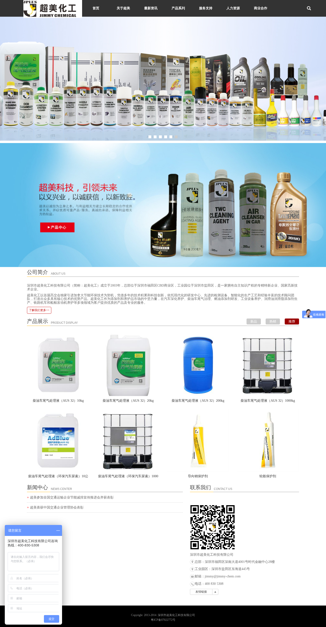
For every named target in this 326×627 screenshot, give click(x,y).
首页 (96, 8)
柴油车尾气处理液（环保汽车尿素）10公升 (58, 477)
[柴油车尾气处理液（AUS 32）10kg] (58, 364)
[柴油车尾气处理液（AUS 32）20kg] (128, 364)
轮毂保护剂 (267, 476)
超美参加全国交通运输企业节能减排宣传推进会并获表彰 (72, 497)
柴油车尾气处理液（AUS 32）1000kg (268, 400)
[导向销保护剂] (198, 440)
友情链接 (201, 591)
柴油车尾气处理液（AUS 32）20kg (128, 400)
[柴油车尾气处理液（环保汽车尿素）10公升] (58, 440)
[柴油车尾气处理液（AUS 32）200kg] (198, 364)
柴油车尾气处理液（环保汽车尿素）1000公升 (128, 477)
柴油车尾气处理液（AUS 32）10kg (58, 400)
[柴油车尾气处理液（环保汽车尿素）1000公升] (128, 440)
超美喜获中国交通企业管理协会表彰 (57, 507)
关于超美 (123, 8)
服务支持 (205, 8)
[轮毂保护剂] (268, 440)
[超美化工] (163, 79)
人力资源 (233, 8)
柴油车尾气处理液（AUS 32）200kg (198, 400)
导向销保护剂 (198, 476)
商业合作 (260, 8)
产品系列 (178, 8)
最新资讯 (151, 8)
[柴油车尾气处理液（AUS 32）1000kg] (268, 364)
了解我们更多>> (39, 310)
